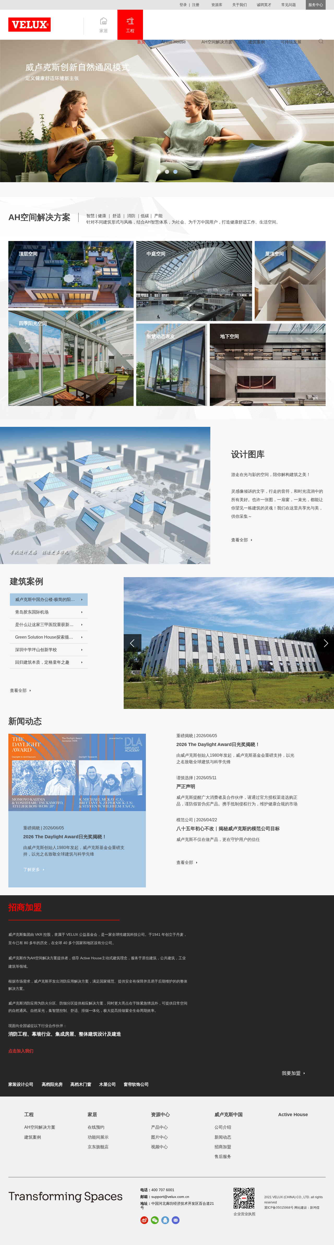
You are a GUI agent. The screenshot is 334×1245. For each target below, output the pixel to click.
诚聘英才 (264, 5)
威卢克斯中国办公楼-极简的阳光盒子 (45, 599)
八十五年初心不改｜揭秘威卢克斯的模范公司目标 (228, 828)
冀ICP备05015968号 (279, 1207)
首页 (141, 42)
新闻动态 (222, 1137)
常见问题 (288, 5)
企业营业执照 (244, 1214)
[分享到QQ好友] (165, 1220)
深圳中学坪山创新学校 (36, 649)
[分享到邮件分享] (176, 1220)
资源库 (216, 5)
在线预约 (96, 1127)
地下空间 (229, 336)
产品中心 (159, 1127)
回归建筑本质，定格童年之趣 (42, 662)
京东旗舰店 (98, 1147)
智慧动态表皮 (161, 336)
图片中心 (159, 1137)
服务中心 (315, 5)
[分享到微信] (155, 1220)
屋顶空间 (274, 253)
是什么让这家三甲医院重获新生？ (45, 624)
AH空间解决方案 (216, 42)
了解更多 (27, 297)
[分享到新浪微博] (144, 1220)
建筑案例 (256, 42)
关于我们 (239, 5)
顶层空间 (28, 253)
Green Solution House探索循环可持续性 (45, 637)
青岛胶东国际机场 (32, 612)
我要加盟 (291, 1073)
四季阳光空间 (33, 323)
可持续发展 (291, 42)
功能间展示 (98, 1137)
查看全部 (239, 540)
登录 (183, 5)
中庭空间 (156, 253)
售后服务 (222, 1156)
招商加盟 (222, 1147)
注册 (195, 5)
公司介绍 (222, 1127)
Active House (173, 42)
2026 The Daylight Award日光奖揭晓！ (65, 836)
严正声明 (185, 786)
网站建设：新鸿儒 (306, 1207)
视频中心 (159, 1147)
